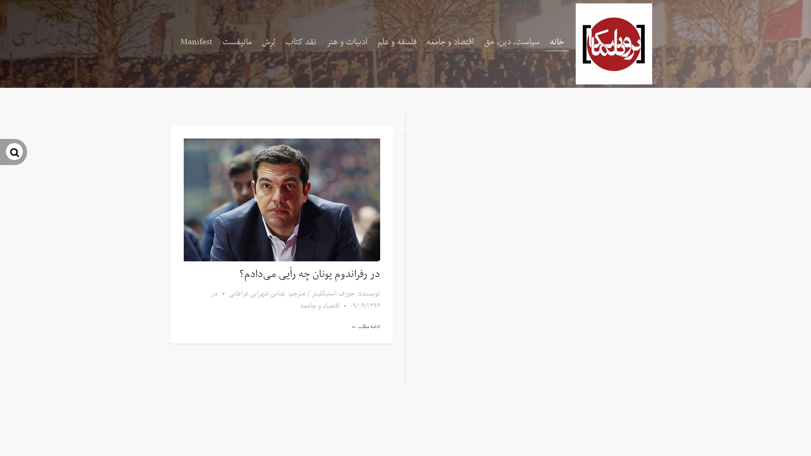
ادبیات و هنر (347, 42)
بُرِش (268, 42)
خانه (557, 42)
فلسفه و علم (397, 42)
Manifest (196, 42)
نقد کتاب (301, 42)
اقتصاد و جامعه (450, 42)
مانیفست (237, 42)
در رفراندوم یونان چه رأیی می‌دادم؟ (309, 274)
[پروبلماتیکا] (614, 43)
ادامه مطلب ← (365, 327)
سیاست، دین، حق (512, 42)
